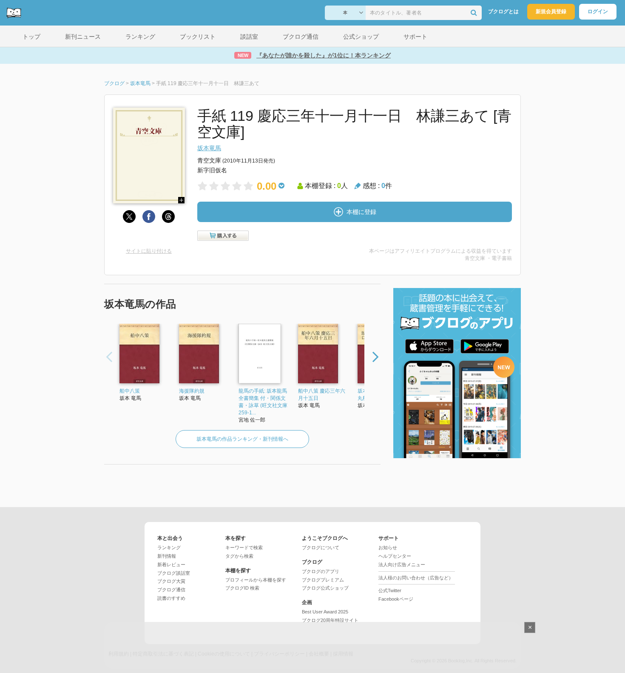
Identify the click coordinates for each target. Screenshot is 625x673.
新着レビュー (171, 564)
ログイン (598, 11)
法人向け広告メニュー (401, 564)
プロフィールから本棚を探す (255, 579)
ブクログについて (320, 547)
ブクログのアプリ (320, 571)
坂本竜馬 (209, 148)
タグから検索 (239, 556)
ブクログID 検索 (242, 587)
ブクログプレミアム (323, 579)
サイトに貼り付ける (149, 251)
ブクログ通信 (171, 589)
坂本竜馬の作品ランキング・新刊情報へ (242, 439)
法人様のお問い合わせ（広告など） (415, 577)
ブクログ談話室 (173, 573)
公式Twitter (389, 590)
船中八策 (129, 391)
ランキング (169, 547)
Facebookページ (395, 599)
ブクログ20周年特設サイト (330, 620)
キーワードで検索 (244, 547)
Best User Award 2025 (325, 611)
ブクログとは (503, 11)
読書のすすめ (171, 598)
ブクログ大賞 (171, 581)
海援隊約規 (192, 391)
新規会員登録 (551, 11)
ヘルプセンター (394, 556)
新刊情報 (166, 556)
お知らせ (387, 547)
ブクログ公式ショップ (325, 587)
